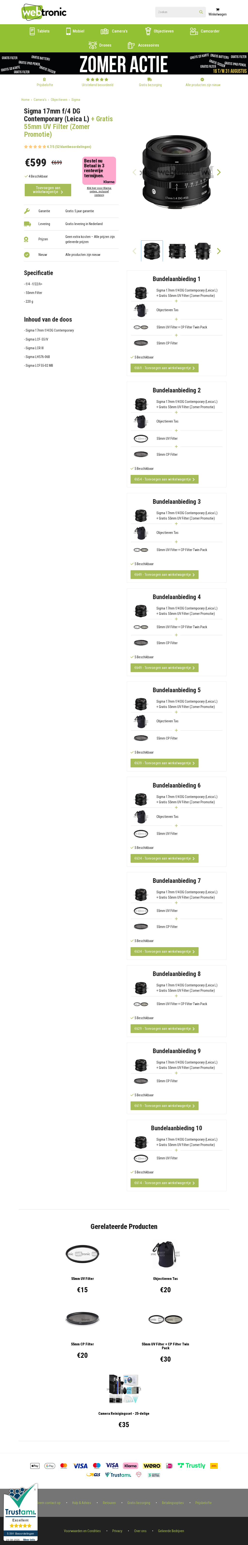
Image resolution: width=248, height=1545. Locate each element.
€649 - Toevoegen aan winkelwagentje (162, 575)
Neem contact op (48, 1503)
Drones (104, 45)
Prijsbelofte (203, 1503)
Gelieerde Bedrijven (171, 1531)
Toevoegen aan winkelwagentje (46, 190)
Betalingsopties (173, 1503)
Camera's (119, 31)
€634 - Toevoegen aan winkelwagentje (162, 858)
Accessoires (148, 45)
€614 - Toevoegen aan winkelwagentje (162, 1183)
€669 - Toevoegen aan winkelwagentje (162, 368)
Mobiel (78, 31)
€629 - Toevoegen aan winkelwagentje (162, 1029)
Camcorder (210, 31)
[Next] (218, 172)
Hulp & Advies (81, 1503)
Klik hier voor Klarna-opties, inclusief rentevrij (99, 191)
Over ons (140, 1531)
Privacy (117, 1531)
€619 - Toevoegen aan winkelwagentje (162, 1106)
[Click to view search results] (201, 12)
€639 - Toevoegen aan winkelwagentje (162, 763)
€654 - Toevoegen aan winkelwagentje (162, 479)
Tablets (43, 31)
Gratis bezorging (138, 1503)
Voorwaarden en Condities (82, 1531)
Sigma (75, 100)
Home (25, 100)
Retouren (109, 1503)
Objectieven (163, 31)
